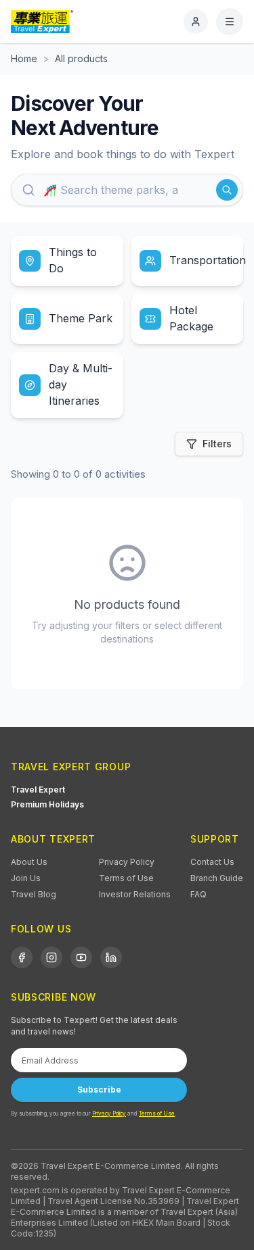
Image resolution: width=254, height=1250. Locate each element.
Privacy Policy (126, 862)
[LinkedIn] (111, 957)
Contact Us (212, 862)
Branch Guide (216, 878)
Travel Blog (33, 894)
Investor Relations (135, 894)
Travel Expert (38, 789)
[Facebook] (22, 957)
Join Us (26, 878)
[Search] (227, 190)
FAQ (198, 894)
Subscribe (99, 1089)
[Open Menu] (229, 21)
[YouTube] (81, 957)
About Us (29, 862)
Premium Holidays (47, 804)
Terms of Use (126, 878)
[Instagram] (51, 957)
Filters (217, 443)
